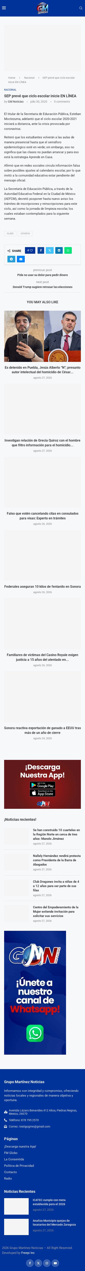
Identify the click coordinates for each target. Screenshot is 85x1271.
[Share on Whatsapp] (68, 250)
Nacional (29, 77)
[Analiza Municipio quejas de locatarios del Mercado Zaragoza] (16, 1227)
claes (10, 233)
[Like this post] (31, 250)
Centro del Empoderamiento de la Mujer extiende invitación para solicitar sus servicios (55, 911)
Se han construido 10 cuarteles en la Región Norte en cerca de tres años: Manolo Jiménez (56, 834)
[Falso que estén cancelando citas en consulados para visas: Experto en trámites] (42, 482)
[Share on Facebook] (41, 250)
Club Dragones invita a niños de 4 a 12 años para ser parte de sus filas (56, 886)
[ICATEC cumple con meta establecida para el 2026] (16, 1206)
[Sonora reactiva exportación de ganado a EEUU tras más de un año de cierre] (42, 696)
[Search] (81, 8)
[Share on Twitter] (50, 250)
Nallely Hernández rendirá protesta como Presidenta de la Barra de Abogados (57, 860)
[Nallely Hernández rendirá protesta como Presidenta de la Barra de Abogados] (16, 862)
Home (11, 77)
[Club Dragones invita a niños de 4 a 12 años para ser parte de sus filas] (16, 888)
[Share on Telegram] (11, 259)
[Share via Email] (21, 259)
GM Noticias (16, 101)
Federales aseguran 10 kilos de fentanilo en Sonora (42, 587)
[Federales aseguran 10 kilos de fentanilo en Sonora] (42, 555)
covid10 (25, 233)
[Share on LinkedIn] (59, 250)
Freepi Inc (28, 1253)
